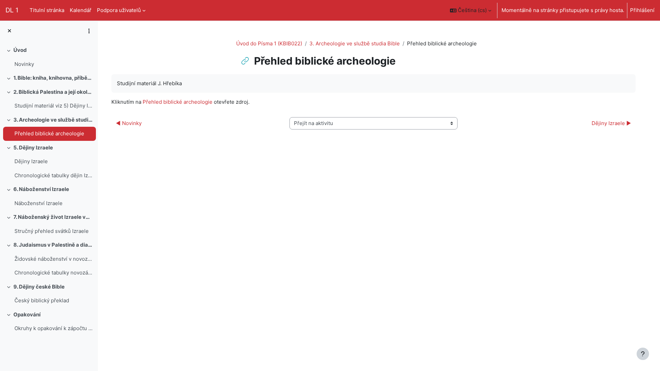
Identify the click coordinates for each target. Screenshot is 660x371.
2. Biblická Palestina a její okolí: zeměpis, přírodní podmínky (53, 92)
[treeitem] (49, 57)
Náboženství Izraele (38, 203)
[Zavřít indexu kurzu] (9, 31)
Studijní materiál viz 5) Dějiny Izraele (53, 105)
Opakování (27, 314)
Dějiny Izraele (31, 161)
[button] (471, 10)
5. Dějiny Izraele (33, 147)
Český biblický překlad (41, 300)
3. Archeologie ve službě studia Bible (53, 119)
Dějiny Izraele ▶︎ (611, 123)
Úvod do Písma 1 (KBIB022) (269, 43)
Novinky (24, 64)
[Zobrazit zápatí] (643, 354)
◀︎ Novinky (129, 123)
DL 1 (12, 10)
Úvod (20, 50)
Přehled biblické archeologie (49, 133)
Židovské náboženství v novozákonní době (53, 259)
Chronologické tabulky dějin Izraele (53, 175)
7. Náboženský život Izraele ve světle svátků (53, 217)
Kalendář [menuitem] (80, 10)
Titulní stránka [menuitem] (47, 10)
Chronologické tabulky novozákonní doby (53, 272)
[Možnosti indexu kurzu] (89, 31)
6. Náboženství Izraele (41, 189)
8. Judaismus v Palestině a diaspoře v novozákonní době (53, 244)
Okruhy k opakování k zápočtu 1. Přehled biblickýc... (53, 328)
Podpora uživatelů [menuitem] (119, 10)
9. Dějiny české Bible (39, 286)
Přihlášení (642, 10)
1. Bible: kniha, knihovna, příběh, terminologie (53, 78)
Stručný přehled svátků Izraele (51, 231)
